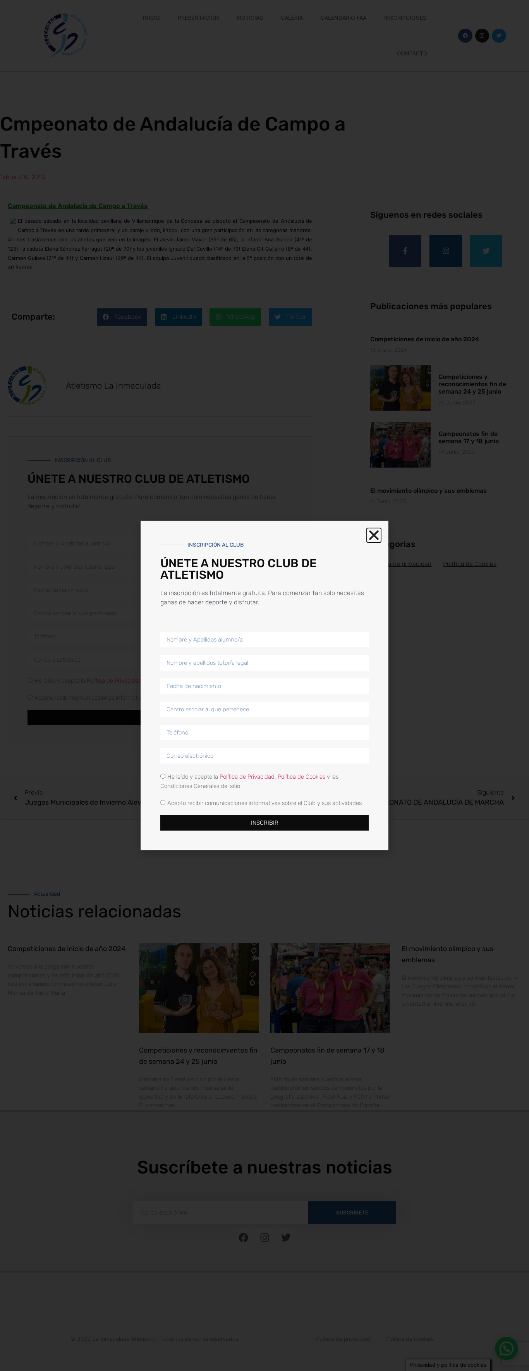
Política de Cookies (301, 776)
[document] (264, 685)
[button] (374, 535)
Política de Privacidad (247, 776)
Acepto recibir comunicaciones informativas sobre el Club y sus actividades (264, 803)
